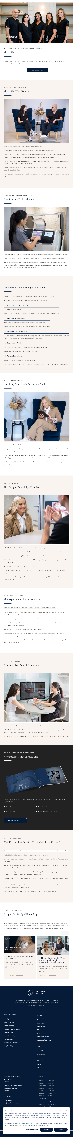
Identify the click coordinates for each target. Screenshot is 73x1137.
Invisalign (6, 1019)
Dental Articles (40, 1054)
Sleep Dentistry (8, 1046)
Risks (38, 1030)
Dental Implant (8, 1039)
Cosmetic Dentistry (9, 1036)
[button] (67, 933)
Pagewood (39, 1067)
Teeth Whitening (9, 1026)
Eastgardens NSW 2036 (10, 1088)
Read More (9, 975)
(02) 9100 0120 (37, 70)
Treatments (40, 1023)
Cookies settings (32, 1129)
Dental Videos (40, 1051)
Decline (60, 1129)
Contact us (39, 1033)
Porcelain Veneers (9, 1022)
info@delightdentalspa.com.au (13, 1103)
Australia (6, 1082)
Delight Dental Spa (20, 1000)
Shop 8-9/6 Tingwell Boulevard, (13, 1086)
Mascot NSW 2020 (9, 1079)
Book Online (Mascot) (42, 1037)
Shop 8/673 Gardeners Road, (12, 1077)
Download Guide (15, 820)
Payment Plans (40, 1027)
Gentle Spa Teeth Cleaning (11, 1029)
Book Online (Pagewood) (43, 1040)
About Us (39, 1020)
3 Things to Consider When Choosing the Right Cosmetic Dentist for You (52, 960)
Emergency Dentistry (10, 1032)
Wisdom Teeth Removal (11, 1043)
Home (11, 12)
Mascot (38, 1064)
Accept (46, 1129)
